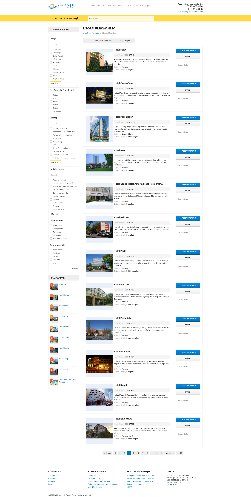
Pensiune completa (60, 238)
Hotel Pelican (121, 217)
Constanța (57, 49)
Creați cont (52, 478)
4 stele (55, 105)
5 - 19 (180, 453)
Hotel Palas (120, 49)
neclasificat (57, 111)
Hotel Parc (120, 150)
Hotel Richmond (65, 337)
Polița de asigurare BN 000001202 (140, 481)
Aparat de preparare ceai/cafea (65, 186)
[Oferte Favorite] (173, 6)
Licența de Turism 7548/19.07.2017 (140, 476)
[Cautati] (151, 18)
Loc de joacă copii (60, 128)
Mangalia (56, 75)
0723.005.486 (195, 6)
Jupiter (55, 66)
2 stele (55, 98)
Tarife (187, 56)
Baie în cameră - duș (61, 193)
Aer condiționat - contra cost (64, 132)
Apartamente (58, 250)
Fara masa (57, 232)
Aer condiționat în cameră (63, 183)
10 (157, 453)
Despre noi (92, 476)
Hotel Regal (120, 385)
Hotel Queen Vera (123, 83)
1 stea (55, 95)
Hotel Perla (120, 251)
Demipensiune (58, 229)
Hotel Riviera (64, 348)
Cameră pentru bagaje (61, 148)
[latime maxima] (85, 40)
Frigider (56, 206)
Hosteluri (56, 253)
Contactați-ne (185, 12)
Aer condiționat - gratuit (62, 135)
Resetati (75, 269)
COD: (127, 55)
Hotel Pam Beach (123, 117)
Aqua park (57, 138)
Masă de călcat (58, 209)
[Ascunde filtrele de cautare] (90, 40)
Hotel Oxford (64, 327)
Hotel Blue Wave (123, 418)
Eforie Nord (57, 59)
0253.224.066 (195, 9)
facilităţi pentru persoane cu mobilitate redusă (64, 159)
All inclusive (57, 225)
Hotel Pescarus (122, 284)
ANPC (129, 487)
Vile (54, 263)
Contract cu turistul (134, 484)
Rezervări (52, 481)
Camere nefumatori (60, 155)
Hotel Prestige (122, 351)
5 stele (55, 108)
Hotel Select (63, 369)
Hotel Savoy (63, 359)
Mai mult (54, 84)
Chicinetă (56, 199)
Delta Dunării (58, 56)
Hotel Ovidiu (63, 316)
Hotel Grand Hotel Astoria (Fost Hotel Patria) (138, 184)
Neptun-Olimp (58, 79)
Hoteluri (56, 256)
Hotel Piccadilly (122, 318)
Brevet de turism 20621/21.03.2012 (140, 478)
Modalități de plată (95, 487)
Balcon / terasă (59, 196)
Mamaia (56, 69)
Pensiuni (56, 260)
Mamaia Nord (58, 72)
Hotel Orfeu (63, 306)
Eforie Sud (57, 62)
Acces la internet (59, 180)
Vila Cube (62, 284)
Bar (54, 145)
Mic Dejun (57, 235)
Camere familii (58, 151)
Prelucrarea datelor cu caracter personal (103, 484)
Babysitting (57, 141)
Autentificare (53, 476)
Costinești (57, 53)
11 (161, 453)
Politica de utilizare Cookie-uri (99, 481)
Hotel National (64, 295)
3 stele (55, 101)
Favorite (51, 484)
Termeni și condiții (94, 478)
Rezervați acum (188, 50)
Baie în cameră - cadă (61, 190)
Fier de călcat (58, 203)
